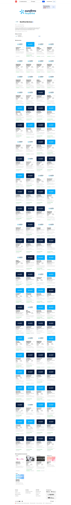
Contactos (37, 494)
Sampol (17, 473)
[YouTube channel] (19, 501)
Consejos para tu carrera (28, 491)
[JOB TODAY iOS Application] (48, 491)
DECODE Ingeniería (49, 455)
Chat (39, 36)
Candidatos (16, 495)
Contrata (16, 491)
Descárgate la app (38, 491)
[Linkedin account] (22, 501)
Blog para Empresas (18, 494)
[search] (43, 1)
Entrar (54, 1)
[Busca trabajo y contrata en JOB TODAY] (16, 1)
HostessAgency (38, 455)
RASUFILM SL (28, 455)
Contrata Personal (49, 1)
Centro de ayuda (38, 495)
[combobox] (25, 1)
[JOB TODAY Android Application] (53, 491)
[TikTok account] (15, 501)
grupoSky (17, 455)
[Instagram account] (16, 501)
